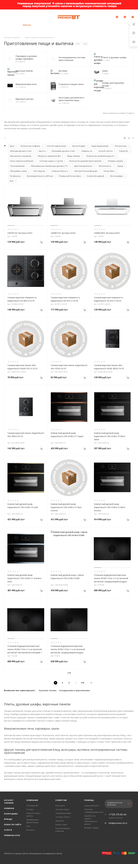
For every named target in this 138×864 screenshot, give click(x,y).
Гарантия (60, 821)
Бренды (8, 819)
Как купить (60, 805)
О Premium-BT (32, 805)
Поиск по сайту (12, 824)
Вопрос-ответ (61, 824)
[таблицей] (133, 138)
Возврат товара (91, 828)
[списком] (129, 138)
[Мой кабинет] (109, 17)
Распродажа (11, 813)
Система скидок (62, 809)
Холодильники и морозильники (74, 690)
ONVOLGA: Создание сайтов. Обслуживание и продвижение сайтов (33, 853)
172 (82, 682)
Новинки (9, 808)
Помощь (89, 800)
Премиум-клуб (12, 835)
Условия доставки (63, 813)
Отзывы (29, 809)
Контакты (30, 830)
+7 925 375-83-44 (27, 15)
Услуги (8, 830)
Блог (28, 826)
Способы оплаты (63, 817)
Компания (32, 800)
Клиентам (61, 800)
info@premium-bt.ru (118, 823)
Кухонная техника (47, 690)
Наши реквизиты (91, 805)
